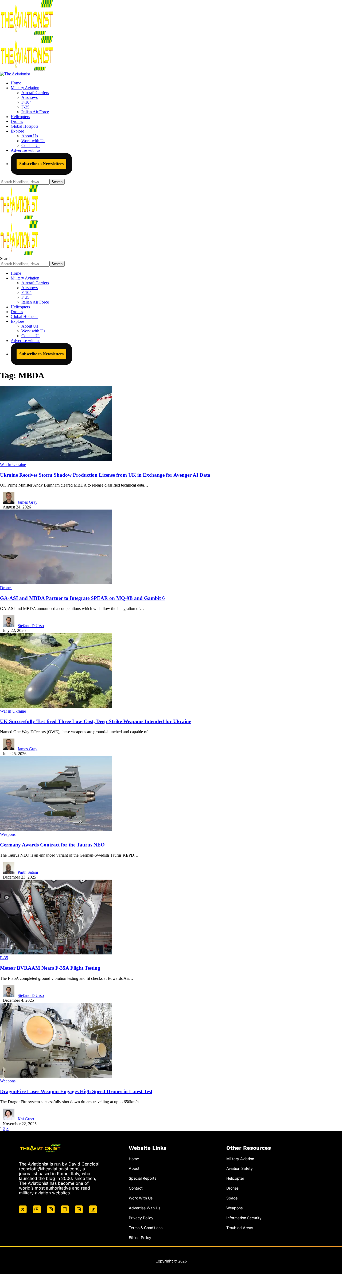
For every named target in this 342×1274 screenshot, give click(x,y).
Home (134, 1158)
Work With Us (141, 1198)
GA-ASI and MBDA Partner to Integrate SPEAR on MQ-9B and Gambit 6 (82, 598)
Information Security (244, 1217)
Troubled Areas (239, 1227)
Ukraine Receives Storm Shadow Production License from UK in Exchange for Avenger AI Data (105, 475)
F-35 (4, 957)
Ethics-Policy (140, 1237)
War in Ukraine (13, 464)
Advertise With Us (144, 1208)
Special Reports (142, 1178)
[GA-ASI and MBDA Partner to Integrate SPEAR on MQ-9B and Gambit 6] (56, 583)
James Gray (27, 502)
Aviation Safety (239, 1168)
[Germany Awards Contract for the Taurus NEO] (56, 829)
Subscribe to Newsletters (41, 163)
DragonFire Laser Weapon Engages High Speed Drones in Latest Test (76, 1091)
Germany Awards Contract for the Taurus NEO (52, 845)
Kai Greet (26, 1119)
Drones (6, 587)
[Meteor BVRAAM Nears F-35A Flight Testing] (56, 953)
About (134, 1168)
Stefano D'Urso (31, 625)
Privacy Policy (141, 1217)
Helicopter (235, 1178)
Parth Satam (28, 872)
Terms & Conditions (145, 1227)
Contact (136, 1188)
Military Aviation (240, 1158)
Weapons (7, 834)
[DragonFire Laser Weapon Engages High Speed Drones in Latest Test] (56, 1076)
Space (232, 1198)
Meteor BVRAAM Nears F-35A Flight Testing (50, 968)
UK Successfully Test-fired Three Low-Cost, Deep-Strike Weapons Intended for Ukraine (95, 721)
